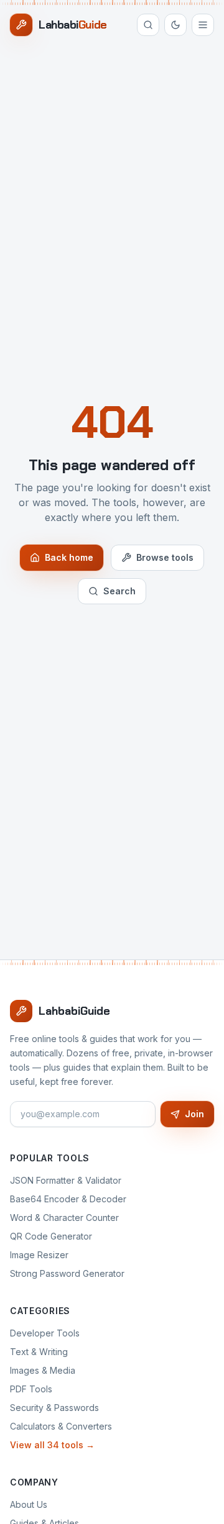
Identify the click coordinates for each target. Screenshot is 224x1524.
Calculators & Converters (61, 1426)
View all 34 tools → (52, 1445)
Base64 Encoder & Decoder (68, 1199)
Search (119, 591)
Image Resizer (39, 1255)
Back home (69, 557)
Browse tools (165, 557)
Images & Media (42, 1370)
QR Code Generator (51, 1236)
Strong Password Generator (67, 1273)
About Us (28, 1504)
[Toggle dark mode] (175, 25)
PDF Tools (31, 1389)
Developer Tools (45, 1333)
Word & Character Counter (64, 1217)
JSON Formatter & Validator (65, 1180)
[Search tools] (148, 25)
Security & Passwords (54, 1407)
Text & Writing (39, 1351)
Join (194, 1114)
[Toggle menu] (203, 25)
